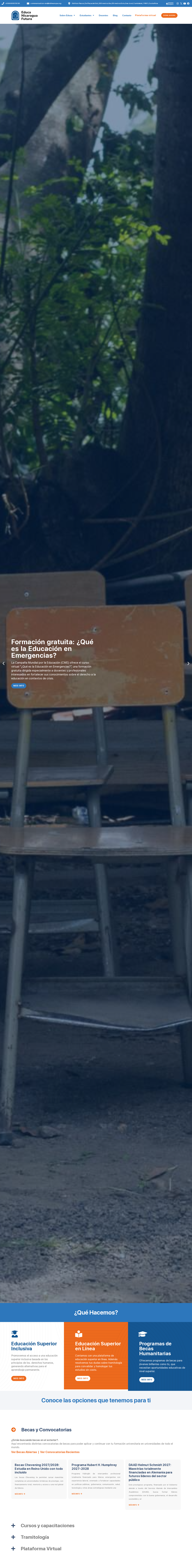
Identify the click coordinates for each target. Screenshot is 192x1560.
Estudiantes (85, 15)
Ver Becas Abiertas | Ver (28, 1452)
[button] (3, 663)
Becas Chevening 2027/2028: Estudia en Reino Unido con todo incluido (39, 1468)
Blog (115, 15)
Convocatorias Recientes (62, 1452)
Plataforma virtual (145, 15)
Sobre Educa (66, 15)
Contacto (126, 15)
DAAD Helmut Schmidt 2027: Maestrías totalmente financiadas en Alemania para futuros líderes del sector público (150, 1472)
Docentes (103, 15)
